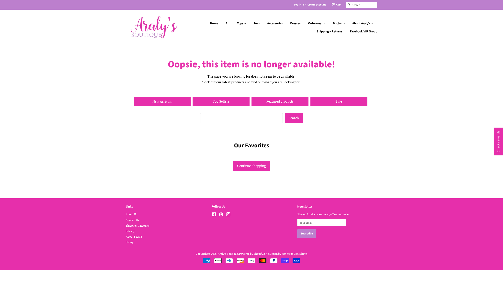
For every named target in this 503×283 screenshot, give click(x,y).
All (227, 23)
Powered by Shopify (251, 253)
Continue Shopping (251, 166)
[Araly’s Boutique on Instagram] (228, 215)
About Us (131, 214)
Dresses (295, 23)
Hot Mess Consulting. (294, 253)
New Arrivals (162, 101)
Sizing (129, 242)
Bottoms (339, 23)
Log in (297, 5)
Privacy (130, 231)
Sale (339, 101)
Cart (338, 5)
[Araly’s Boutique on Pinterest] (221, 215)
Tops (240, 23)
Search (294, 118)
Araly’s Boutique (228, 253)
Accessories (275, 23)
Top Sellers (221, 101)
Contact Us (132, 220)
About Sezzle (134, 236)
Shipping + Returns (329, 31)
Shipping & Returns (138, 225)
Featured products (280, 101)
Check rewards (498, 142)
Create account (316, 5)
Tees (257, 23)
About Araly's (361, 23)
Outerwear (315, 23)
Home (214, 23)
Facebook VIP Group (363, 31)
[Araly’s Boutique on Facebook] (214, 215)
